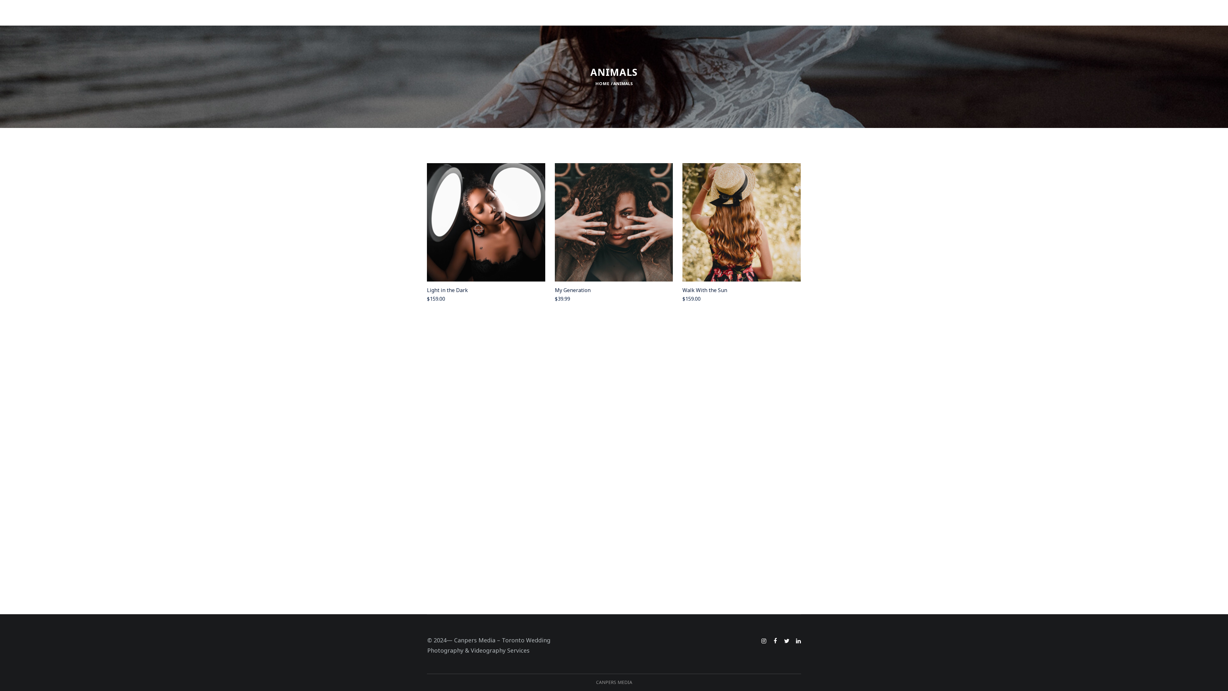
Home (602, 83)
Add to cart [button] (490, 224)
